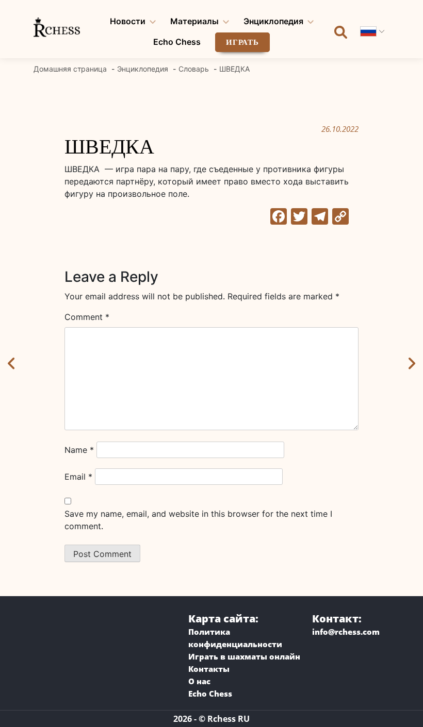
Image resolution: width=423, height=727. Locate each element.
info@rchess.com (346, 632)
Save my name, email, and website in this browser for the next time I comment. (198, 520)
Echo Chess (177, 42)
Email (78, 476)
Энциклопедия (273, 21)
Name (79, 450)
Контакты (209, 669)
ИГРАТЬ (242, 42)
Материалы (194, 21)
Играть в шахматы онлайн (244, 656)
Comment (86, 317)
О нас (199, 681)
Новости (127, 21)
